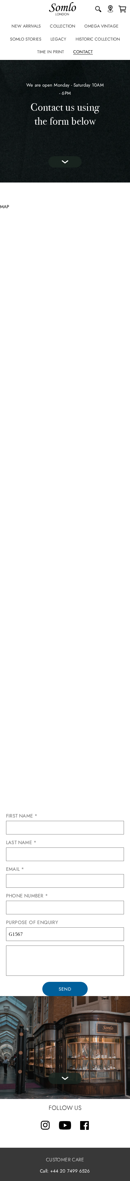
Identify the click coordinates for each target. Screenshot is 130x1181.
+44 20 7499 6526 (70, 1171)
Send (65, 989)
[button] (98, 9)
